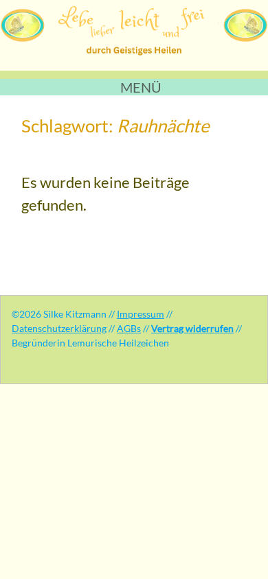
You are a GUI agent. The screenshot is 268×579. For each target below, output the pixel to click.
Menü (140, 87)
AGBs (129, 328)
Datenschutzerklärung (59, 328)
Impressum (140, 314)
